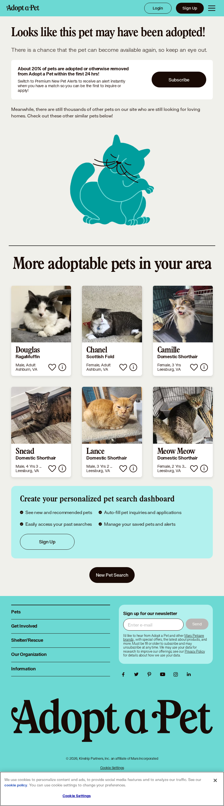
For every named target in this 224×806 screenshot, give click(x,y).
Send (197, 624)
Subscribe (179, 79)
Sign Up (189, 8)
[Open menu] (211, 8)
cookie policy (15, 785)
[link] (41, 331)
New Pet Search (112, 574)
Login (158, 8)
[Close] (215, 780)
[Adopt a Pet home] (23, 8)
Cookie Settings (112, 768)
